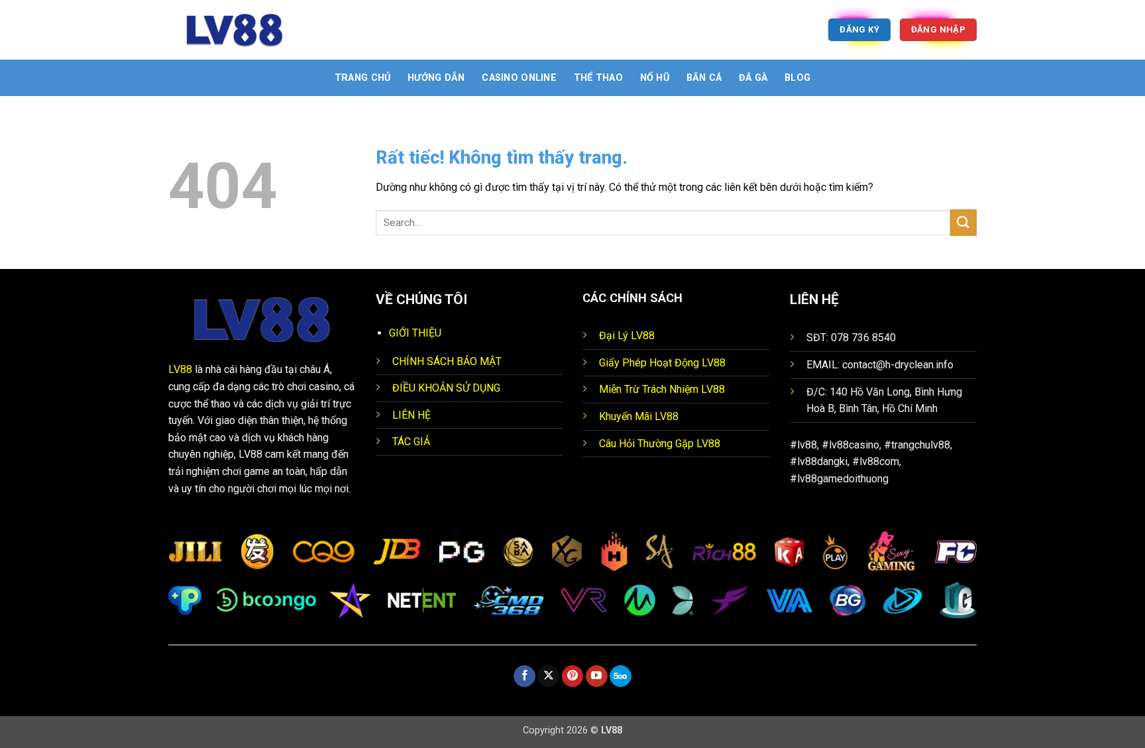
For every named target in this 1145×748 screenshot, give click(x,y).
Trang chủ (363, 77)
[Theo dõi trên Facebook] (524, 676)
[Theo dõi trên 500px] (620, 676)
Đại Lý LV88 (627, 335)
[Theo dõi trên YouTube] (597, 676)
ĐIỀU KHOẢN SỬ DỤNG (446, 388)
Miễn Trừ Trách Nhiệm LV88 (662, 389)
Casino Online (519, 77)
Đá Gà (753, 77)
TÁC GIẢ (411, 441)
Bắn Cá (704, 77)
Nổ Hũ (654, 77)
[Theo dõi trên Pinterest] (573, 676)
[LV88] (234, 30)
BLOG (797, 77)
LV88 (180, 369)
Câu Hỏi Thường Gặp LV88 (659, 443)
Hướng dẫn (436, 77)
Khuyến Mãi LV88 (639, 416)
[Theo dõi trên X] (548, 676)
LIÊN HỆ (411, 415)
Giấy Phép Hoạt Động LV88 (662, 362)
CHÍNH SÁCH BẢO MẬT (447, 361)
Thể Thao (598, 77)
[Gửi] (963, 222)
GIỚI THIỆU (415, 333)
